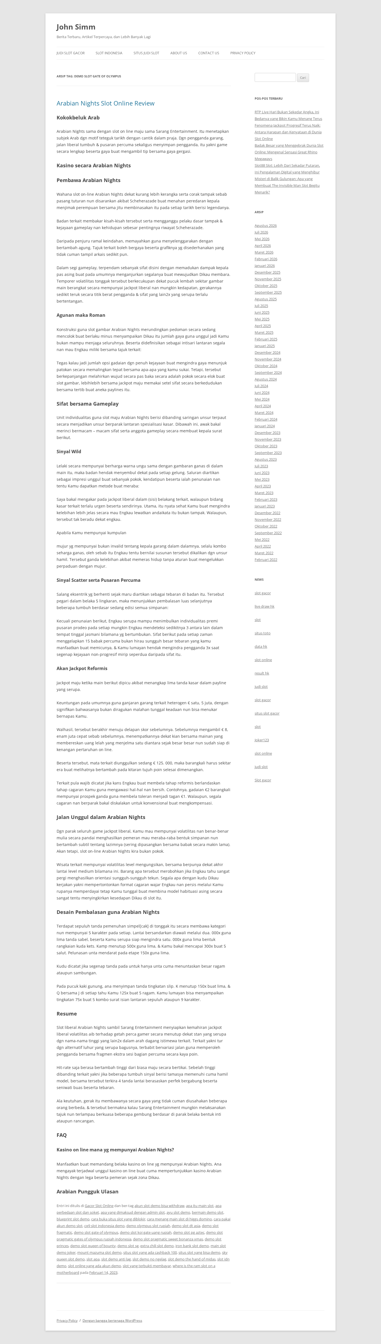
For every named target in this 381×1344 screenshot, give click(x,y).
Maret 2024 (264, 412)
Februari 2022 (266, 559)
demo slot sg (128, 1245)
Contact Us (208, 53)
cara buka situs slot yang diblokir (118, 1219)
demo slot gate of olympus (96, 1232)
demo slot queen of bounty (93, 1245)
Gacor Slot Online (99, 1205)
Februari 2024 (266, 419)
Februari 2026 (266, 258)
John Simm (76, 27)
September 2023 (268, 452)
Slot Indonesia (109, 53)
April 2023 (263, 486)
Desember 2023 (267, 432)
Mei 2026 (262, 238)
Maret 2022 (264, 552)
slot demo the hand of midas (192, 1259)
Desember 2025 (267, 272)
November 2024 (268, 359)
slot (258, 619)
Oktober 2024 (266, 365)
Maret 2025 (264, 332)
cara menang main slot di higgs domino (179, 1219)
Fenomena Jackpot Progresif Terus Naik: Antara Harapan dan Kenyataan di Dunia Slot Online (288, 132)
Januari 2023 (265, 506)
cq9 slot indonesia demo (104, 1225)
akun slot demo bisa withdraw (159, 1205)
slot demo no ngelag (149, 1259)
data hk (261, 646)
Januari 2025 (265, 345)
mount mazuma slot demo (99, 1252)
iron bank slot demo (192, 1245)
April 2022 (263, 546)
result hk (262, 673)
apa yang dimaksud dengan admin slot (133, 1212)
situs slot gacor (267, 713)
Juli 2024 (261, 385)
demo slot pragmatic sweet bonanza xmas (168, 1239)
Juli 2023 (261, 466)
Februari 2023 (266, 499)
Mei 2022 (262, 539)
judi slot (261, 686)
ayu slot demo (178, 1212)
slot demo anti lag (116, 1259)
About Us (178, 53)
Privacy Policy (242, 53)
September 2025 (268, 292)
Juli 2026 (261, 232)
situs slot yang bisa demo (199, 1252)
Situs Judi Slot (146, 53)
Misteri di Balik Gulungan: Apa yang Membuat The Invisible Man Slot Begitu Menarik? (287, 185)
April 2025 (263, 325)
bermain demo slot (207, 1212)
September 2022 (268, 532)
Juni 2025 (262, 312)
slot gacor (263, 592)
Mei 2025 (262, 319)
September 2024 (268, 372)
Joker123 (262, 739)
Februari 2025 (266, 339)
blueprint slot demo (73, 1219)
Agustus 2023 (266, 459)
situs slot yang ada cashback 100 (150, 1252)
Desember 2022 (267, 512)
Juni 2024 (262, 392)
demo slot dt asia (186, 1225)
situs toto (263, 633)
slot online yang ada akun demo (94, 1265)
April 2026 (263, 245)
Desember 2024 (267, 352)
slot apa (93, 1259)
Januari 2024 (265, 425)
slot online (263, 659)
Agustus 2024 (266, 379)
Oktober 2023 (266, 445)
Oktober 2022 (266, 526)
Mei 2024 (262, 399)
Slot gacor (263, 780)
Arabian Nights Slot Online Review (106, 103)
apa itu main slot (200, 1205)
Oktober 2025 (266, 285)
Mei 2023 (262, 479)
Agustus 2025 (266, 298)
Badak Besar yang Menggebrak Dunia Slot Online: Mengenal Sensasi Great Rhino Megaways (289, 152)
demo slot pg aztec (188, 1232)
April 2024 (263, 405)
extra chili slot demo (157, 1245)
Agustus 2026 (266, 225)
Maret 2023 (264, 492)
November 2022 (268, 519)
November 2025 (268, 278)
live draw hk (264, 606)
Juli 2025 (261, 305)
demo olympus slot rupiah (148, 1225)
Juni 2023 (262, 472)
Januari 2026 (265, 265)
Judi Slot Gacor (71, 53)
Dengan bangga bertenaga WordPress (112, 1320)
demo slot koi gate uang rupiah (146, 1232)
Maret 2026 (264, 252)
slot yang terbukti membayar (147, 1265)
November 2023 (268, 439)
